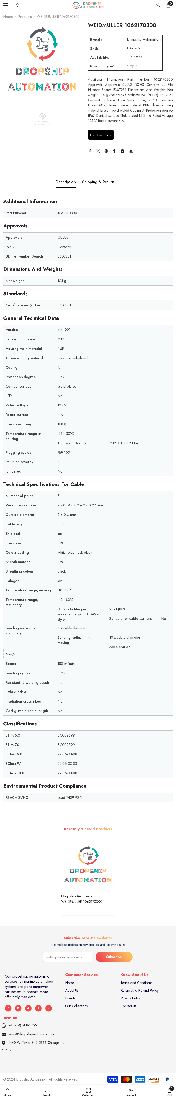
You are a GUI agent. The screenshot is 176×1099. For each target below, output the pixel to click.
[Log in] (158, 5)
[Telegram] (122, 150)
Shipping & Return (98, 182)
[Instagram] (18, 1008)
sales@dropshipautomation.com (33, 1034)
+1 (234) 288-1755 (22, 1025)
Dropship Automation (144, 39)
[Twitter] (98, 150)
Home (8, 16)
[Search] (18, 5)
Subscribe (114, 956)
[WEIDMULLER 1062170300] (88, 867)
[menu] (5, 5)
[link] (46, 1092)
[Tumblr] (114, 150)
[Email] (131, 150)
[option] (42, 65)
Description (66, 182)
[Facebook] (90, 150)
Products (25, 16)
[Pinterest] (106, 150)
